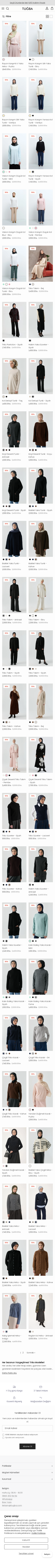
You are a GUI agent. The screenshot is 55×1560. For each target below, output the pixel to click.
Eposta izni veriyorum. (14, 1437)
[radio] (3, 59)
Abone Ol (27, 1446)
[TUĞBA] (27, 8)
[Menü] (3, 8)
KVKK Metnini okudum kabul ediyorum (21, 1434)
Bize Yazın (7, 1502)
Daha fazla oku (9, 1373)
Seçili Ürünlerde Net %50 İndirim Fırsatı (27, 2)
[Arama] (9, 8)
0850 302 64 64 (9, 1495)
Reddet (26, 1546)
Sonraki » (31, 1352)
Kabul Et (26, 1540)
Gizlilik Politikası (38, 1533)
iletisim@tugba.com (12, 1505)
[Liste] (47, 16)
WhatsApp (7, 1499)
